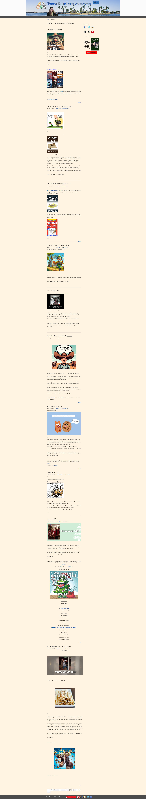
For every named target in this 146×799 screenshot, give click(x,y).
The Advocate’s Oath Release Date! (59, 106)
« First (55, 789)
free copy (58, 192)
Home (48, 19)
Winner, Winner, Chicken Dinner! (58, 245)
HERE (61, 566)
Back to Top (79, 102)
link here (61, 91)
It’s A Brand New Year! (55, 406)
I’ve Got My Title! (53, 290)
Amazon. (56, 465)
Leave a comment (65, 31)
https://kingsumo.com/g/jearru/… (53, 99)
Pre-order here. (72, 134)
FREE (61, 190)
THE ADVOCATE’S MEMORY (53, 190)
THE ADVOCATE (51, 397)
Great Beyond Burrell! (54, 29)
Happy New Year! (53, 472)
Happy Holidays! (52, 519)
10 (74, 789)
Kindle (63, 397)
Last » (49, 792)
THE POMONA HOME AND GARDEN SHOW (63, 628)
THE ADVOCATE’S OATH (52, 134)
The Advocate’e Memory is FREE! (59, 183)
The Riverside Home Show (64, 608)
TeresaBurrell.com (69, 8)
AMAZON (70, 566)
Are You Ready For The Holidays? (59, 646)
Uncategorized (58, 31)
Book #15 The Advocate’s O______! (59, 336)
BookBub (48, 463)
